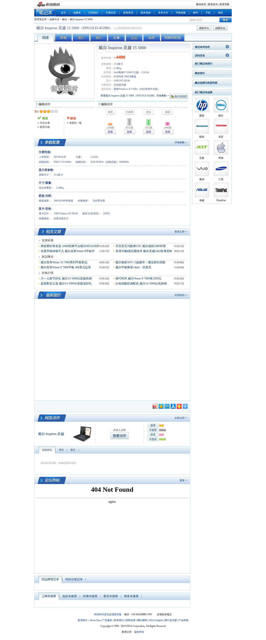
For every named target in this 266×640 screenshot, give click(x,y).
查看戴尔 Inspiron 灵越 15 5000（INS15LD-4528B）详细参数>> (135, 95)
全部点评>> (181, 417)
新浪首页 (213, 4)
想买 (152, 434)
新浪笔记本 (40, 19)
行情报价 (93, 12)
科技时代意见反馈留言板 (108, 614)
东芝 (220, 136)
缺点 (72, 449)
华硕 (201, 200)
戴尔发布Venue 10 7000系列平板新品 (64, 262)
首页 (63, 12)
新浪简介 (83, 620)
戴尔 (64, 19)
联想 (201, 136)
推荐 (152, 425)
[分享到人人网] (173, 406)
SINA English (156, 620)
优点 (61, 449)
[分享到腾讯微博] (167, 406)
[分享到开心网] (179, 406)
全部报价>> (181, 295)
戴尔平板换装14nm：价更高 (133, 267)
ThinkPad (221, 200)
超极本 (77, 12)
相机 (220, 12)
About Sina (95, 620)
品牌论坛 (220, 28)
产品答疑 (183, 620)
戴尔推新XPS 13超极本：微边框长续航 (140, 262)
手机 (208, 12)
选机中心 (204, 28)
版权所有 (139, 631)
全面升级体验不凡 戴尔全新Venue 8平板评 (68, 251)
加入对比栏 (181, 96)
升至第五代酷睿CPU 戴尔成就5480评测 (141, 246)
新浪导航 (224, 4)
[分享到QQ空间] (161, 406)
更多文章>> (181, 231)
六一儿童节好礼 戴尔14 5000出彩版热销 (66, 278)
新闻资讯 (128, 12)
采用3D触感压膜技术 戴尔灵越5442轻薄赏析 (144, 251)
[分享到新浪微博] (155, 406)
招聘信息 (130, 620)
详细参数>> (181, 142)
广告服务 (107, 620)
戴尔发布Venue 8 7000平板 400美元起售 (66, 267)
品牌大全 (54, 19)
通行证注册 (170, 620)
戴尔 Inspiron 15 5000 (81, 19)
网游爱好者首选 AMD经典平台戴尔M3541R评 (70, 246)
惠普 (201, 115)
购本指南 (146, 12)
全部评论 (47, 449)
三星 (220, 179)
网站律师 (142, 620)
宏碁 (201, 158)
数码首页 (201, 4)
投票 (110, 131)
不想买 (153, 439)
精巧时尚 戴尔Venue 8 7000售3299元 (138, 278)
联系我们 (119, 620)
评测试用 (111, 12)
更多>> (183, 480)
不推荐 (153, 430)
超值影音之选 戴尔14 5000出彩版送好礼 (66, 283)
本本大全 (163, 12)
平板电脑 (181, 12)
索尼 (201, 179)
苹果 (220, 158)
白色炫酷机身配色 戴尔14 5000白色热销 (141, 283)
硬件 (195, 12)
